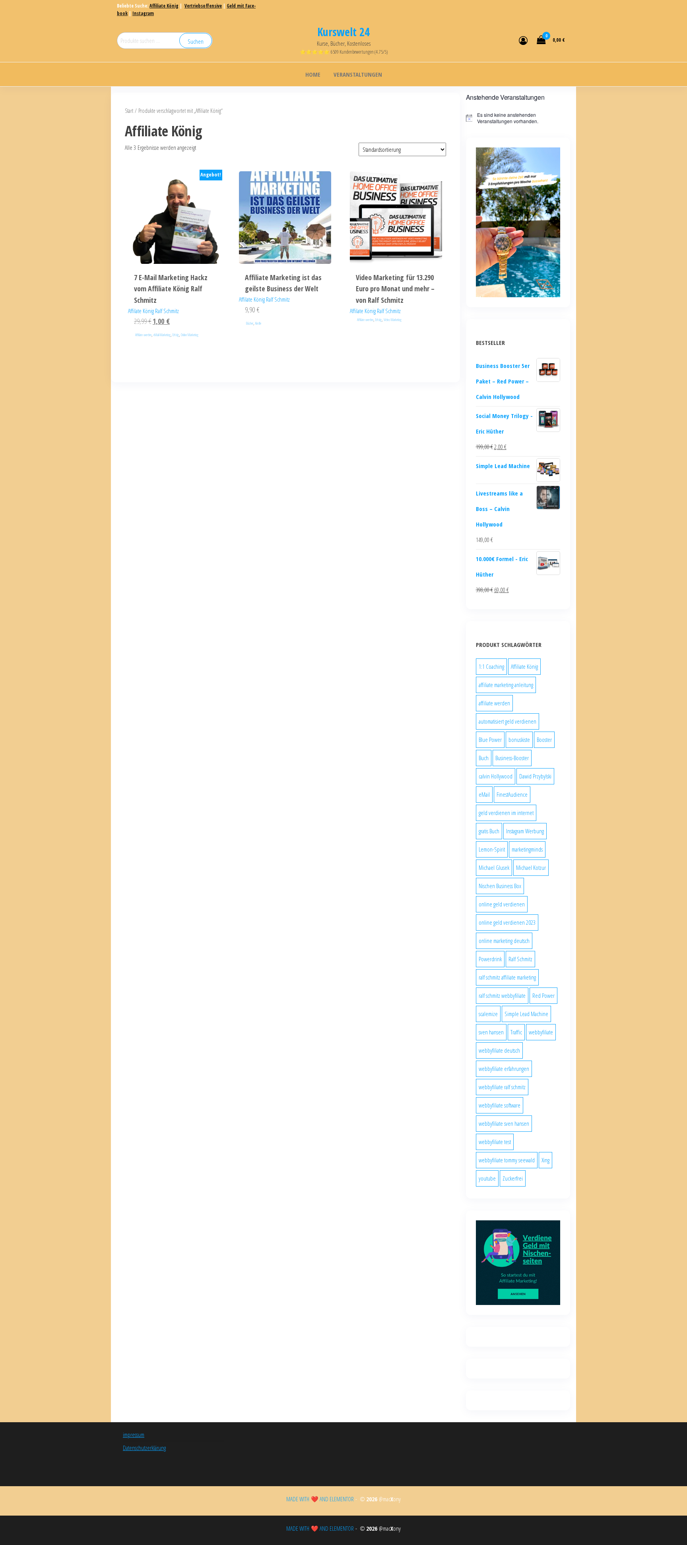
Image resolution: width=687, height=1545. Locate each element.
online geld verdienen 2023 (507, 922)
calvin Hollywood (495, 776)
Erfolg (176, 334)
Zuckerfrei (513, 1178)
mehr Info (174, 242)
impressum (133, 1435)
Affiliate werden (143, 334)
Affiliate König (164, 5)
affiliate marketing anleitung (506, 685)
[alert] (518, 118)
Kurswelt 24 (343, 31)
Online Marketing (189, 334)
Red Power (543, 995)
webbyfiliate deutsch (499, 1050)
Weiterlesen (396, 242)
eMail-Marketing (162, 334)
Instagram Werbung (525, 831)
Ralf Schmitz (520, 959)
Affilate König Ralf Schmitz (153, 311)
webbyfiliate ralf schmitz (502, 1087)
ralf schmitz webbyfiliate (502, 995)
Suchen (196, 41)
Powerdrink (490, 959)
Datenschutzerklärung (144, 1448)
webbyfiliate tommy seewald (507, 1160)
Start (129, 110)
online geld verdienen (502, 904)
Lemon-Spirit (492, 849)
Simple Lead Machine (526, 1014)
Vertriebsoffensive (203, 5)
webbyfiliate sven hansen (504, 1123)
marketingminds (527, 849)
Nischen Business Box (500, 886)
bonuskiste (519, 739)
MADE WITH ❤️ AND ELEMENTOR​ (320, 1499)
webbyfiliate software (499, 1105)
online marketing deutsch (504, 941)
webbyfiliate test (495, 1142)
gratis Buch (489, 831)
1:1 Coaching (491, 666)
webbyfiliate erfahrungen (504, 1069)
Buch (484, 758)
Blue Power (490, 739)
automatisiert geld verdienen (507, 721)
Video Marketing (393, 319)
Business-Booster (512, 758)
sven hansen (491, 1032)
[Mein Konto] (523, 40)
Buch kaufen (285, 242)
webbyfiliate (541, 1032)
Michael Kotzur (531, 867)
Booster (544, 739)
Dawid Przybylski (535, 776)
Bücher (249, 323)
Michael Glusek (494, 867)
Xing (545, 1160)
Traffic (516, 1032)
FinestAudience (512, 794)
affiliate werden (494, 703)
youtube (487, 1178)
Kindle (258, 323)
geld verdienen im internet (506, 813)
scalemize (488, 1014)
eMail (484, 794)
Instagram (143, 13)
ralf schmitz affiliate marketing (507, 977)
